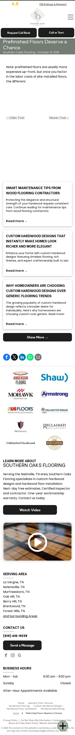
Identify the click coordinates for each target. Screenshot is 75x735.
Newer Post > (59, 117)
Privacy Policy (10, 720)
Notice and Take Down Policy (23, 723)
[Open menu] (70, 17)
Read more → (17, 221)
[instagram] (13, 655)
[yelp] (19, 655)
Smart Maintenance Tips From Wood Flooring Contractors (33, 190)
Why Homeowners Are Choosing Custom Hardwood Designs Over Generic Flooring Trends (36, 290)
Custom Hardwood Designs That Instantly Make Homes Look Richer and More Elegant (36, 241)
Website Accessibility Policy (52, 723)
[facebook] (6, 655)
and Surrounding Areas (20, 616)
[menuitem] (23, 702)
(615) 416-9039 (15, 636)
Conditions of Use (62, 720)
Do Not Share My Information (36, 720)
